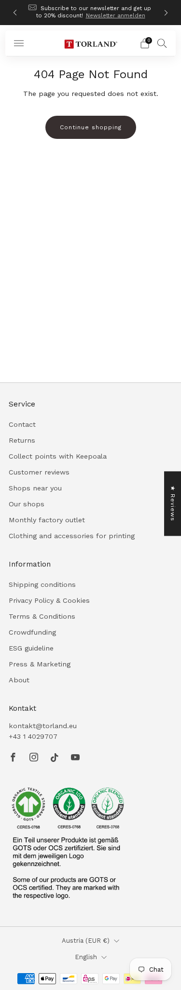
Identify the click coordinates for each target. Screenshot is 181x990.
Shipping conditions (42, 584)
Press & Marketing (39, 664)
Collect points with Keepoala (58, 456)
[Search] (162, 43)
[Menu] (19, 43)
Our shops (26, 504)
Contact (22, 424)
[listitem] (91, 12)
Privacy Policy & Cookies (49, 600)
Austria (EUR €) (86, 940)
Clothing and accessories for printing (72, 536)
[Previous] (15, 13)
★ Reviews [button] (172, 503)
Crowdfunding (32, 632)
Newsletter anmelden (115, 15)
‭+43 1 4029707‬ (33, 736)
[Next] (166, 13)
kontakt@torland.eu (43, 726)
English (86, 957)
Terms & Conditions (42, 616)
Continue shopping (91, 127)
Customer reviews (39, 472)
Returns (22, 440)
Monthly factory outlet (47, 520)
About (19, 680)
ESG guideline (31, 648)
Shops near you (35, 488)
